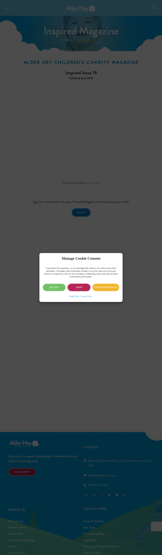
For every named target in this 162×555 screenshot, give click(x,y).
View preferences (105, 287)
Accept (54, 287)
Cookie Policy (74, 296)
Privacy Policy (86, 296)
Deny (79, 287)
